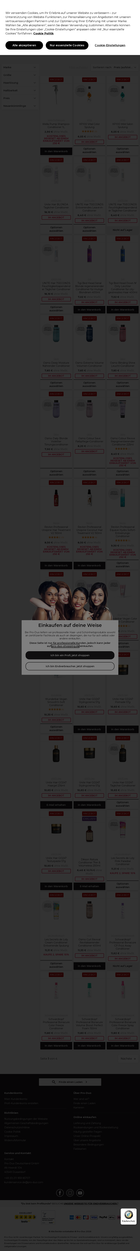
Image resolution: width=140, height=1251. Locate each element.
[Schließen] (134, 5)
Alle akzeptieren (24, 45)
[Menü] (134, 1211)
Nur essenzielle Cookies (67, 45)
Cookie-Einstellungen (110, 45)
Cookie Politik (43, 33)
